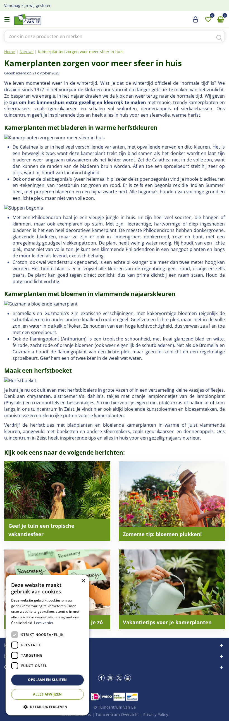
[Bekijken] (220, 19)
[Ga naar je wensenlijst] (208, 19)
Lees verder (43, 622)
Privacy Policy (155, 714)
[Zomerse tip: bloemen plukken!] (172, 501)
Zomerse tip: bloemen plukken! (162, 534)
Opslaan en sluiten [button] (47, 679)
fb (101, 678)
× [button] (83, 581)
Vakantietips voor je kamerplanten (167, 622)
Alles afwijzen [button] (47, 694)
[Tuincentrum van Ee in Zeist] (44, 19)
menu (7, 19)
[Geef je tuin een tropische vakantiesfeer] (57, 501)
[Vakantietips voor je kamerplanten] (172, 589)
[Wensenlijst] (208, 19)
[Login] (195, 21)
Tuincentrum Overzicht (117, 714)
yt (127, 678)
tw (119, 678)
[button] (47, 706)
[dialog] (47, 645)
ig (110, 678)
